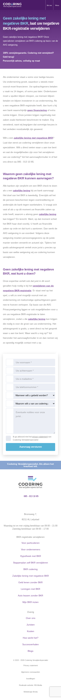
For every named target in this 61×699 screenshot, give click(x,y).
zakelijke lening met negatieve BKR (33, 138)
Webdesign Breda (31, 692)
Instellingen (30, 679)
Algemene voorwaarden (30, 672)
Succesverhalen (30, 644)
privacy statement (40, 437)
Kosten (30, 631)
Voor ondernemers (30, 549)
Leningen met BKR (30, 589)
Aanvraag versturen (30, 446)
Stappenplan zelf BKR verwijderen (30, 562)
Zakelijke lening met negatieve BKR (30, 575)
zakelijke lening (21, 190)
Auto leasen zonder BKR (30, 595)
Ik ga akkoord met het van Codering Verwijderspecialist (32, 438)
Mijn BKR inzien (30, 602)
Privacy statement (30, 665)
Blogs (30, 651)
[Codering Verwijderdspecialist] (12, 4)
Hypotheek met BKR (30, 556)
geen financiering (37, 110)
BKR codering (30, 569)
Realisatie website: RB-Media (30, 685)
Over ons (30, 618)
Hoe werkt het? (30, 637)
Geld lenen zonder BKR (30, 582)
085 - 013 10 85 (31, 496)
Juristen (31, 624)
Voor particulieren (30, 543)
